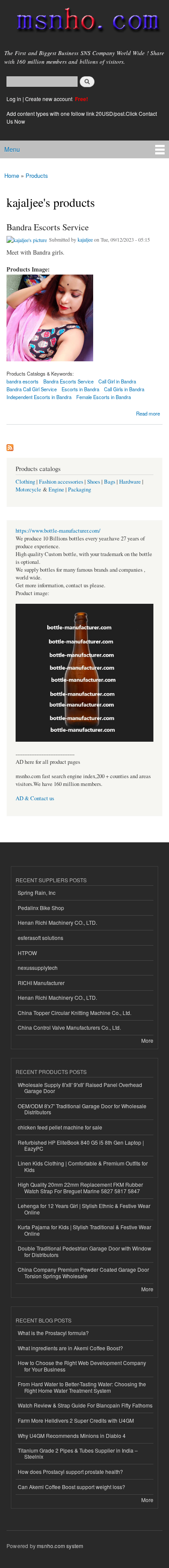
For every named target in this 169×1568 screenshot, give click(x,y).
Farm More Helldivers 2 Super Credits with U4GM (76, 1420)
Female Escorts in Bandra (103, 396)
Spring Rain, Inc (36, 892)
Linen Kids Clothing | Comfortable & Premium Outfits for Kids (83, 1166)
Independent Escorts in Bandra (39, 396)
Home (11, 175)
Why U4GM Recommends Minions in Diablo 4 (72, 1435)
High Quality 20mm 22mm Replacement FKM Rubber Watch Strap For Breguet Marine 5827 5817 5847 (80, 1187)
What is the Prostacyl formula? (53, 1332)
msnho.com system (60, 1545)
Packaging (79, 489)
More (147, 1040)
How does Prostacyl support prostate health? (70, 1471)
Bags (109, 481)
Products (37, 175)
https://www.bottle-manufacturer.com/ (58, 530)
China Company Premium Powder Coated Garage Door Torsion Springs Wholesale (83, 1272)
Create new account (49, 98)
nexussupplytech (38, 967)
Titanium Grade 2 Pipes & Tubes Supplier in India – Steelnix (78, 1453)
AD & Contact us (35, 798)
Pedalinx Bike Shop (41, 907)
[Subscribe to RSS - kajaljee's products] (9, 445)
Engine (56, 489)
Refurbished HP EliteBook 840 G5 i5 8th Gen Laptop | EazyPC (81, 1145)
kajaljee (85, 239)
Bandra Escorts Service (47, 227)
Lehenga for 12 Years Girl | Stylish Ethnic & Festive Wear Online (84, 1208)
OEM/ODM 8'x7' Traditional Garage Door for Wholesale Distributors (82, 1109)
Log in (13, 98)
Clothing (25, 481)
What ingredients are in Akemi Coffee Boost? (70, 1348)
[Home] (84, 22)
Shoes (93, 481)
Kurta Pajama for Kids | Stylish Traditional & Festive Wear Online (84, 1230)
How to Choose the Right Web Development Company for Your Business (82, 1365)
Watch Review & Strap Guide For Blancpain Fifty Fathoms (85, 1405)
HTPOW (27, 952)
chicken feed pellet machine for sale (60, 1127)
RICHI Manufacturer (41, 982)
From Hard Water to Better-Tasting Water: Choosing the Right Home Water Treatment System (82, 1387)
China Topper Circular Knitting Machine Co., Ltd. (74, 1012)
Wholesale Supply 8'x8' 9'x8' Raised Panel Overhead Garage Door (80, 1087)
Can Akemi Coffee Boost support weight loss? (71, 1486)
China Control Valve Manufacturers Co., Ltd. (69, 1027)
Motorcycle (28, 489)
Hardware (130, 481)
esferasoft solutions (40, 937)
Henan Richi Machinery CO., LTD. (57, 922)
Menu (12, 149)
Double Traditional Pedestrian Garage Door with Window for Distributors (84, 1251)
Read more (148, 413)
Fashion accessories (61, 481)
